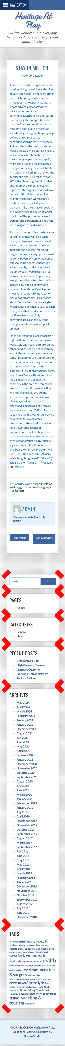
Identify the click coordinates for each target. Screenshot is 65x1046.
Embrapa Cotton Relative (32, 673)
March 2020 (24, 794)
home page (27, 965)
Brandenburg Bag (28, 660)
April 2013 (23, 868)
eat (11, 952)
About (21, 607)
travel (15, 997)
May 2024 (23, 702)
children (13, 948)
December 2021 (27, 729)
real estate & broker (42, 987)
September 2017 (27, 833)
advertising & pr (40, 487)
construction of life (45, 949)
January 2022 (25, 724)
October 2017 (25, 829)
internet (38, 965)
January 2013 (25, 882)
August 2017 (24, 838)
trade (53, 993)
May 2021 (23, 746)
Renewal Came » (44, 539)
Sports (40, 990)
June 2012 (23, 912)
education (28, 952)
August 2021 (24, 733)
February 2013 (26, 877)
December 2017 (27, 820)
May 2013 (23, 864)
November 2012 (27, 890)
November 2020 (27, 768)
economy (17, 952)
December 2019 (27, 803)
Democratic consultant (24, 220)
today (46, 993)
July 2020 (23, 785)
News (48, 484)
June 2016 (23, 855)
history (12, 965)
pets (48, 983)
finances (30, 956)
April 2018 (23, 816)
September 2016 (27, 847)
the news (37, 993)
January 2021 (25, 759)
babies (22, 941)
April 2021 (23, 750)
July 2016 (23, 851)
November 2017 (27, 825)
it (22, 970)
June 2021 (23, 742)
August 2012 (24, 903)
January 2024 (25, 720)
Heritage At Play (32, 20)
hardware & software (31, 961)
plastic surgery (16, 987)
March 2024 (24, 711)
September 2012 (27, 899)
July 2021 (23, 737)
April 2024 (23, 707)
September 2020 (27, 777)
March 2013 (24, 873)
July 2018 (23, 812)
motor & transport (43, 979)
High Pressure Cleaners (31, 665)
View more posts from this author (29, 518)
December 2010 (27, 917)
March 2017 (24, 842)
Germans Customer (29, 669)
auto (15, 941)
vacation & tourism (25, 1000)
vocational (30, 1003)
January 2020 (25, 798)
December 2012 (27, 886)
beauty (30, 941)
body (22, 945)
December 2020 (27, 763)
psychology (28, 987)
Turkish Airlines (26, 678)
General (21, 632)
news (13, 983)
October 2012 (25, 895)
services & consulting (22, 990)
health (48, 960)
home (19, 965)
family (21, 955)
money (31, 979)
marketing (17, 490)
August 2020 (24, 781)
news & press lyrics (32, 983)
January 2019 (25, 807)
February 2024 (26, 715)
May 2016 (23, 860)
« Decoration (19, 537)
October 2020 (25, 772)
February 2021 (26, 755)
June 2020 (23, 790)
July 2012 (23, 908)
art (11, 941)
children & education (27, 949)
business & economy (37, 945)
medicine (31, 970)
